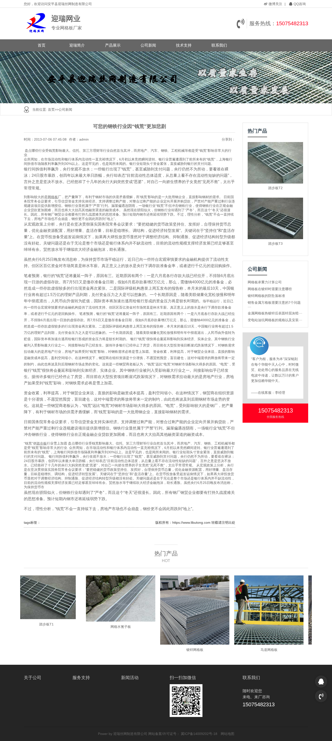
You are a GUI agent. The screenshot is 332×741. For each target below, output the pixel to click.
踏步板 (41, 443)
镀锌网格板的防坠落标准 (266, 296)
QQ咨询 (300, 4)
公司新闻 (148, 45)
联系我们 (219, 45)
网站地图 (227, 734)
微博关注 (275, 4)
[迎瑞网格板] (36, 23)
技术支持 (184, 45)
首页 (41, 45)
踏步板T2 (275, 188)
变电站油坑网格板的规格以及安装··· (275, 320)
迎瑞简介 (77, 45)
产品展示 (113, 45)
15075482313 (292, 23)
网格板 (53, 197)
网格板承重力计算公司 (265, 282)
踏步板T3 (275, 243)
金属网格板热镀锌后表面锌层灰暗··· (275, 313)
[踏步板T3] (275, 218)
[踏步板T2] (275, 163)
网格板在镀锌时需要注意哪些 (270, 289)
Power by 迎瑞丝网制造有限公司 (122, 734)
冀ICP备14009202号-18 (199, 734)
